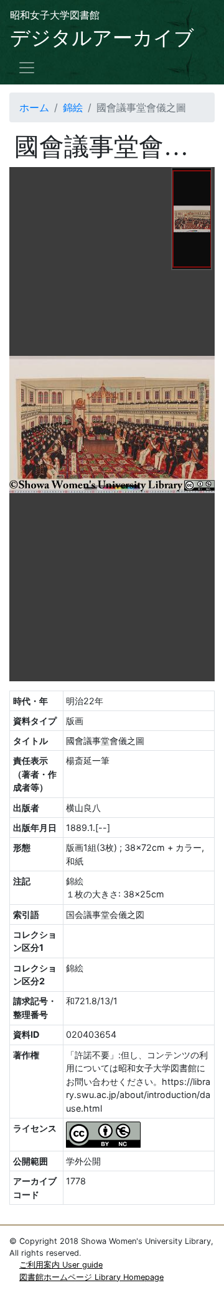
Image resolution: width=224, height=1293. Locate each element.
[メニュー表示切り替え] (27, 67)
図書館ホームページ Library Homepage (91, 1277)
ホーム (34, 107)
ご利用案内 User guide (61, 1264)
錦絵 (73, 107)
